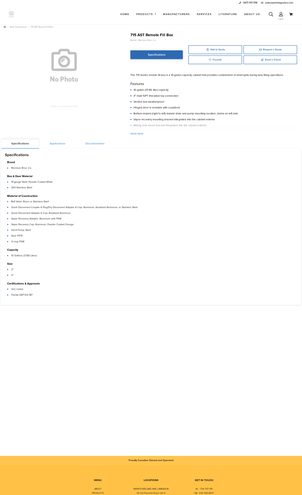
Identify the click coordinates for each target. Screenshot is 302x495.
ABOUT (98, 488)
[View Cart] (291, 14)
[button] (146, 14)
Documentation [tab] (95, 143)
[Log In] (281, 14)
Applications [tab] (57, 143)
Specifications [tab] (20, 143)
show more (136, 134)
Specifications (157, 55)
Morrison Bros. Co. (21, 168)
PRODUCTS (98, 493)
